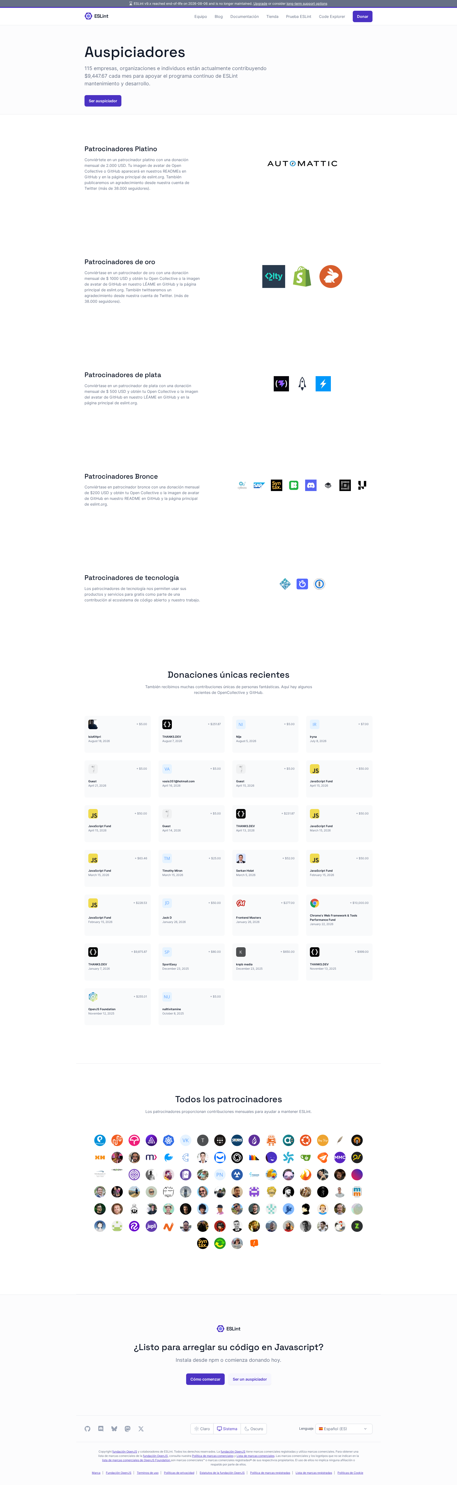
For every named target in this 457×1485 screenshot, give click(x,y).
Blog (219, 16)
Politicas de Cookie (350, 1473)
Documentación (244, 16)
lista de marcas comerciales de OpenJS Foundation (136, 1460)
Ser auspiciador (103, 100)
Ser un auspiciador (250, 1379)
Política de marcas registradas (270, 1473)
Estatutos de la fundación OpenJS (222, 1473)
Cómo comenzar (205, 1379)
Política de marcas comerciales (212, 1456)
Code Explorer (332, 16)
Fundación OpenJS (118, 1473)
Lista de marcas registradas (314, 1473)
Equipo (200, 16)
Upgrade (260, 3)
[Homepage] (96, 16)
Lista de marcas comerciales (255, 1456)
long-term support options (307, 3)
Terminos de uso (148, 1473)
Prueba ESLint (298, 16)
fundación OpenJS (124, 1451)
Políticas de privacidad (179, 1473)
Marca (96, 1473)
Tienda (272, 16)
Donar (362, 16)
